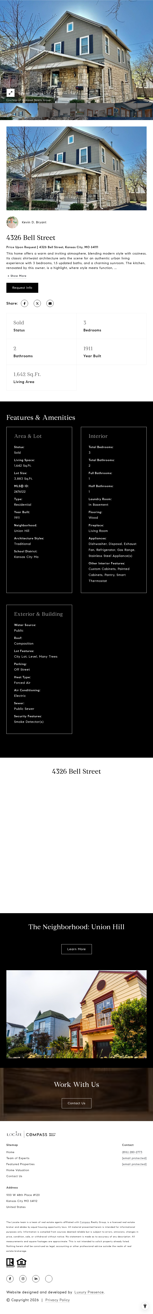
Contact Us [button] (76, 1103)
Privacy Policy (57, 1300)
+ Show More (17, 276)
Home (10, 1152)
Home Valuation (17, 1170)
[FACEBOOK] (10, 1278)
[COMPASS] (48, 1278)
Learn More (76, 949)
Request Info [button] (22, 288)
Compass (85, 1222)
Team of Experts (17, 1158)
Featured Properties (20, 1164)
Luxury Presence (89, 1292)
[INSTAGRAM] (22, 1278)
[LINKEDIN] (35, 1278)
